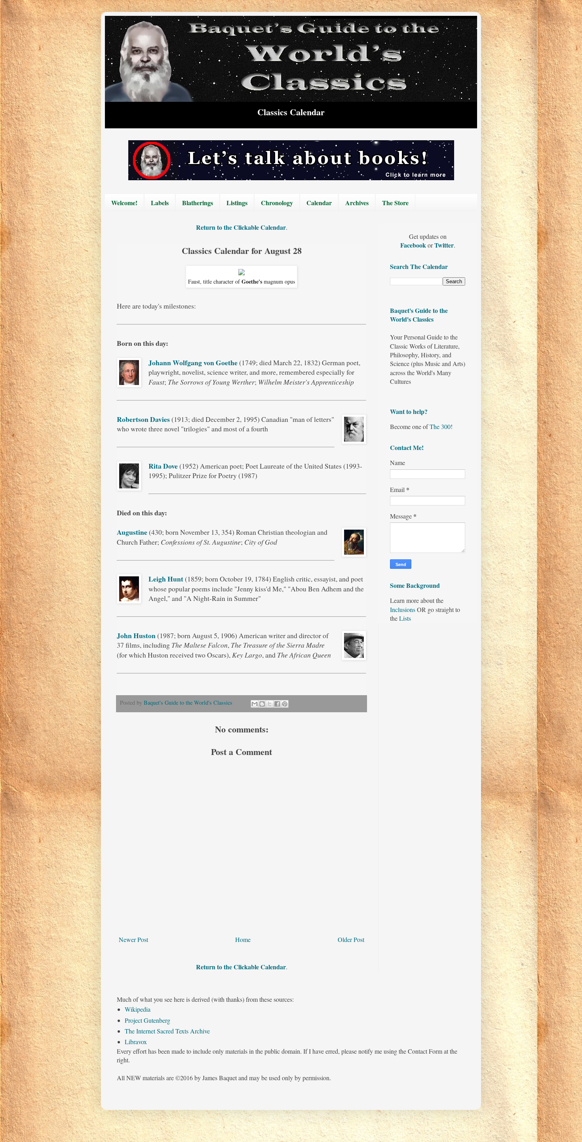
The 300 (440, 426)
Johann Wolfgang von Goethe (193, 362)
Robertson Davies (143, 419)
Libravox (136, 1041)
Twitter (444, 245)
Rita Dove (163, 466)
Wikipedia (137, 1009)
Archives (357, 202)
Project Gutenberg (147, 1020)
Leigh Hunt (165, 579)
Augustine (132, 532)
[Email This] (255, 704)
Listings (236, 202)
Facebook (414, 245)
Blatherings (197, 202)
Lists (405, 618)
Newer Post (133, 939)
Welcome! (124, 202)
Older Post (351, 939)
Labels (160, 202)
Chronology (277, 202)
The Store (395, 202)
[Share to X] (270, 704)
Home (243, 939)
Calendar (319, 202)
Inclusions (402, 609)
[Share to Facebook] (277, 704)
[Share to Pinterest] (285, 704)
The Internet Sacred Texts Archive (167, 1031)
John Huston (136, 635)
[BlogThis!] (262, 704)
